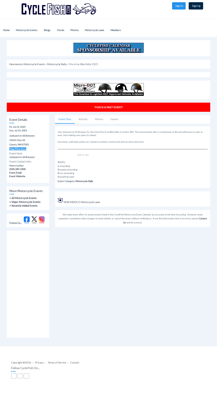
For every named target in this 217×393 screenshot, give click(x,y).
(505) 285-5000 (17, 169)
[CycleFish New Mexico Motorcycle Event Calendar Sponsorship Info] (108, 51)
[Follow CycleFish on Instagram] (41, 222)
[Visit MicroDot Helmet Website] (108, 94)
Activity (83, 119)
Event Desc (64, 119)
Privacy (39, 362)
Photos (99, 119)
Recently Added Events (24, 205)
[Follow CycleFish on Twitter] (34, 222)
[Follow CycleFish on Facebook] (26, 222)
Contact (74, 362)
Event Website (17, 176)
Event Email (15, 172)
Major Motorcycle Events (26, 201)
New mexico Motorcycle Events (27, 64)
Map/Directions (17, 148)
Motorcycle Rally (57, 64)
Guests (115, 119)
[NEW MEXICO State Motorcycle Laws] (60, 202)
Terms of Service (57, 362)
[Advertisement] (28, 284)
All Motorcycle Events (24, 197)
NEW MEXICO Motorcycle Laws (82, 202)
